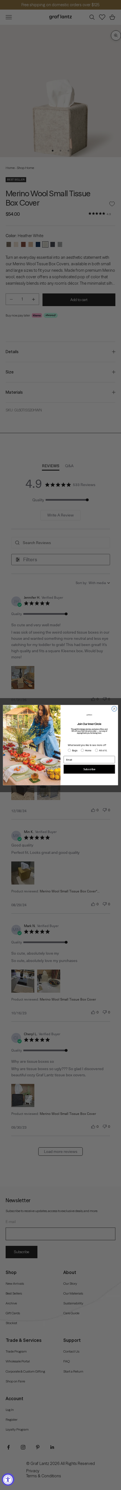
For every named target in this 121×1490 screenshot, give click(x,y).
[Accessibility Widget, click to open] (8, 1479)
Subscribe (89, 769)
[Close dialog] (114, 708)
